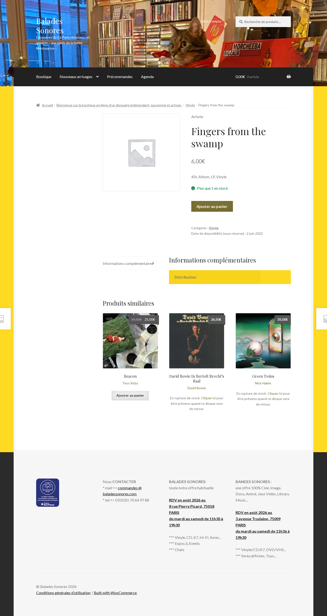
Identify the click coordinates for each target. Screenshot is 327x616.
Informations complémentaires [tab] (128, 263)
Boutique (43, 76)
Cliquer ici (208, 398)
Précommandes (120, 76)
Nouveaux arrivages (76, 76)
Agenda (147, 76)
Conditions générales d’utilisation (63, 592)
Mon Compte (211, 21)
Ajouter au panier (212, 206)
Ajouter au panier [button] (130, 395)
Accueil (47, 105)
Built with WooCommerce (115, 592)
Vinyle (190, 105)
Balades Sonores (50, 25)
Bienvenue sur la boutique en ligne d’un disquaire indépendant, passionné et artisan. (119, 105)
